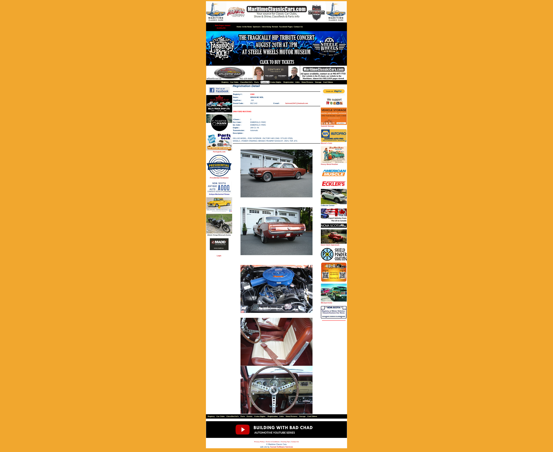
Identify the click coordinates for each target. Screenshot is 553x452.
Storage (318, 82)
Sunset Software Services (281, 447)
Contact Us (298, 27)
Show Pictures (307, 82)
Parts (256, 82)
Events (249, 416)
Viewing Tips (285, 441)
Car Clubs (234, 82)
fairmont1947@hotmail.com (296, 103)
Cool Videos (328, 82)
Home (239, 27)
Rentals (275, 27)
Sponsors (257, 27)
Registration (288, 82)
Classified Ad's (246, 82)
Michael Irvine (326, 303)
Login (219, 256)
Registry (225, 82)
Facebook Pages (286, 27)
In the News (247, 27)
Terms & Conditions (273, 441)
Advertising (266, 27)
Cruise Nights (275, 82)
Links (297, 82)
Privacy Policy (259, 441)
